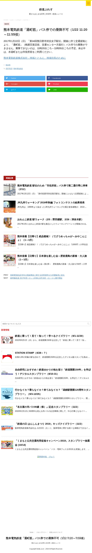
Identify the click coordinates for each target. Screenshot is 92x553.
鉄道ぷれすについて (55, 532)
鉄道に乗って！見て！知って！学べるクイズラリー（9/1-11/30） (50, 336)
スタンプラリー (41, 532)
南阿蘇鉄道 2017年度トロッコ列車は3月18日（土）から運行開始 (36, 278)
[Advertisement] (46, 116)
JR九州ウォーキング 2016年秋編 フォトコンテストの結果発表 (51, 202)
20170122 (9, 69)
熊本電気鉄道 (18, 69)
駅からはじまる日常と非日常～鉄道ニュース (46, 543)
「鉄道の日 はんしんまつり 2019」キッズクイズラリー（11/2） (49, 423)
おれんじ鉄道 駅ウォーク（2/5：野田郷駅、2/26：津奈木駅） (50, 219)
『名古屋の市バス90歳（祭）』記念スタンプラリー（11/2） (47, 407)
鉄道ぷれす (46, 9)
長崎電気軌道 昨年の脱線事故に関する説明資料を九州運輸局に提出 (37, 275)
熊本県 (8, 65)
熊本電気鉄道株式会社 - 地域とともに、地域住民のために (35, 58)
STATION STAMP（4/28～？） (31, 352)
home (31, 532)
